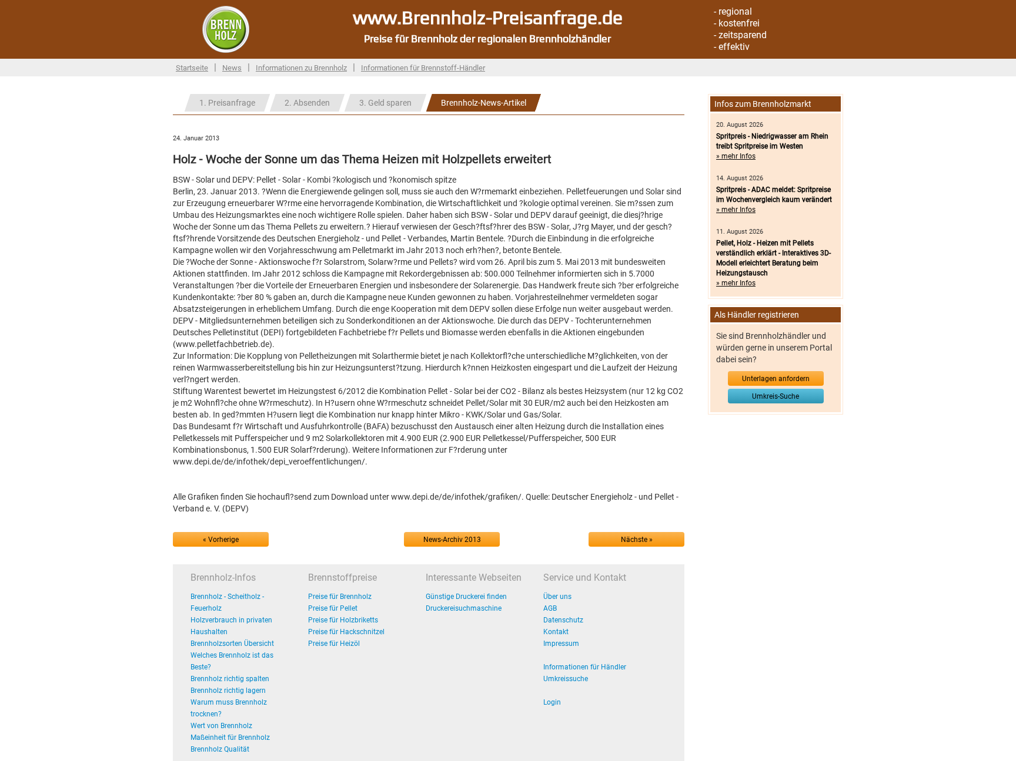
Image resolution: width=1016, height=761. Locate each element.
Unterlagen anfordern (776, 379)
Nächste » (637, 540)
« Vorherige (221, 540)
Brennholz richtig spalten (229, 679)
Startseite (192, 67)
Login (552, 702)
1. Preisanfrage (227, 102)
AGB (550, 608)
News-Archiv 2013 (452, 540)
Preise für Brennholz (340, 596)
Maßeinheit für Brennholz (230, 737)
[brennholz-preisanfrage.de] (225, 28)
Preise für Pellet (332, 608)
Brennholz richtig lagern (228, 690)
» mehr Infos (736, 156)
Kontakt (556, 632)
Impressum (561, 643)
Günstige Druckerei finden (466, 596)
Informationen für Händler (584, 667)
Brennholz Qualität (219, 749)
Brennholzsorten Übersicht (232, 643)
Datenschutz (563, 620)
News (232, 67)
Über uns (557, 596)
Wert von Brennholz (221, 726)
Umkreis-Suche (775, 396)
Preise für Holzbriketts (343, 620)
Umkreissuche (565, 679)
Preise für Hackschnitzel (346, 632)
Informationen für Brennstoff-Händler (423, 67)
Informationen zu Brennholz (301, 67)
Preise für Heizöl (334, 643)
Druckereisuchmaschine (464, 608)
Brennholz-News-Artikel (483, 102)
